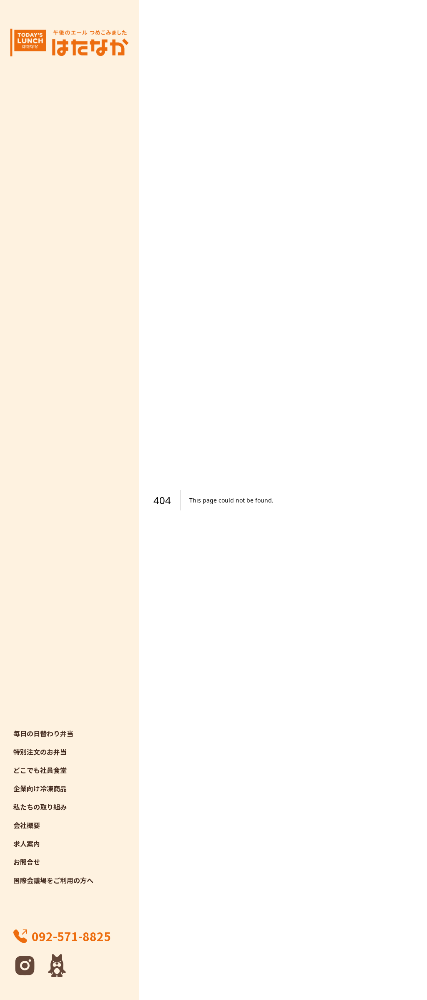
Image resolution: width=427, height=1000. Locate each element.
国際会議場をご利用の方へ (53, 880)
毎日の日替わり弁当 (43, 733)
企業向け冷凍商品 (40, 788)
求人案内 (26, 843)
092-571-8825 (71, 936)
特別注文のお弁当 (40, 752)
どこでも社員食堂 (40, 770)
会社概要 (26, 825)
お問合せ (26, 862)
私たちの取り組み (40, 807)
